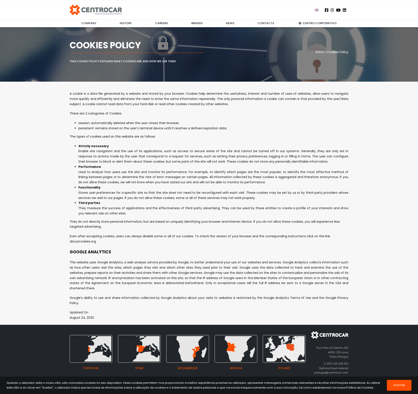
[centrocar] (96, 6)
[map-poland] (284, 337)
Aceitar (399, 385)
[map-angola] (236, 337)
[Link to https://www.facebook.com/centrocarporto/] (326, 10)
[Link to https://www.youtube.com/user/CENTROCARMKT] (338, 10)
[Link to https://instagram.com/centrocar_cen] (332, 10)
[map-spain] (139, 337)
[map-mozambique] (187, 337)
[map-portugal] (91, 337)
